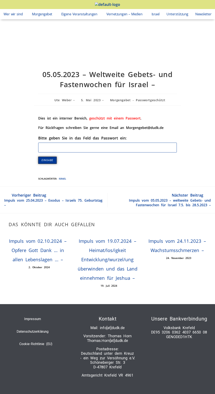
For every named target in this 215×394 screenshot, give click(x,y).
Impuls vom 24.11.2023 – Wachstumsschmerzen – (177, 245)
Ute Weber (63, 100)
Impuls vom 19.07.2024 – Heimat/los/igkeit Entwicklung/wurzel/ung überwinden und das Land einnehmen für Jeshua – (107, 259)
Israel (156, 14)
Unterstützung (177, 14)
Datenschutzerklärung (33, 332)
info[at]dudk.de (112, 328)
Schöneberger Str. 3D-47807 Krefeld (107, 364)
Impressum (32, 319)
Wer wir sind (13, 14)
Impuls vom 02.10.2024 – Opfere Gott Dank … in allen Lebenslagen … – (38, 250)
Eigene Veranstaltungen (79, 14)
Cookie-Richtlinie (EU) (35, 344)
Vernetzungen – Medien (124, 14)
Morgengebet (42, 14)
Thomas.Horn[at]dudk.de (107, 340)
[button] (14, 14)
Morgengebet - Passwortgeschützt (137, 100)
